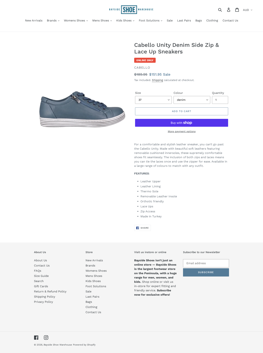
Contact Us (42, 265)
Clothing (91, 307)
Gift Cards (41, 286)
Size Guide (41, 276)
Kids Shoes (93, 281)
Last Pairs (92, 296)
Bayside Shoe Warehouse (58, 344)
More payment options (182, 131)
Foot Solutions (96, 286)
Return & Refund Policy (50, 291)
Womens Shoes (96, 270)
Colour (178, 93)
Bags (89, 301)
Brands (90, 265)
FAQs (37, 270)
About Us (40, 260)
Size (138, 93)
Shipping (157, 80)
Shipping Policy (44, 296)
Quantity (218, 93)
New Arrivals (94, 260)
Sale (88, 291)
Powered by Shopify (84, 344)
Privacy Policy (43, 301)
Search (39, 281)
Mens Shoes (94, 276)
